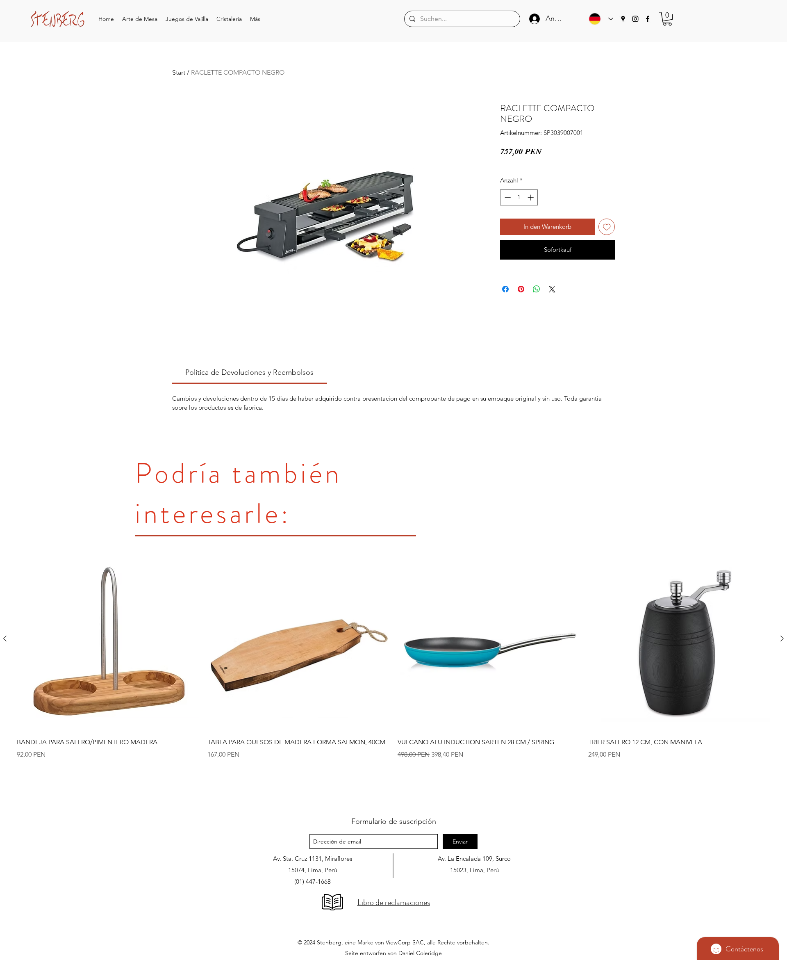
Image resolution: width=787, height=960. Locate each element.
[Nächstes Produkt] (782, 638)
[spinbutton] (519, 197)
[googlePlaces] (623, 19)
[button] (139, 19)
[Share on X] (552, 289)
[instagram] (635, 19)
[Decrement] (506, 197)
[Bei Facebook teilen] (505, 289)
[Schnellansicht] (108, 639)
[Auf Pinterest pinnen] (521, 289)
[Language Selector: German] (599, 19)
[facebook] (648, 19)
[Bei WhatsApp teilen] (536, 289)
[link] (249, 372)
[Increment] (531, 197)
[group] (393, 674)
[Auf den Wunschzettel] (606, 227)
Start (178, 72)
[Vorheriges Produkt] (5, 638)
